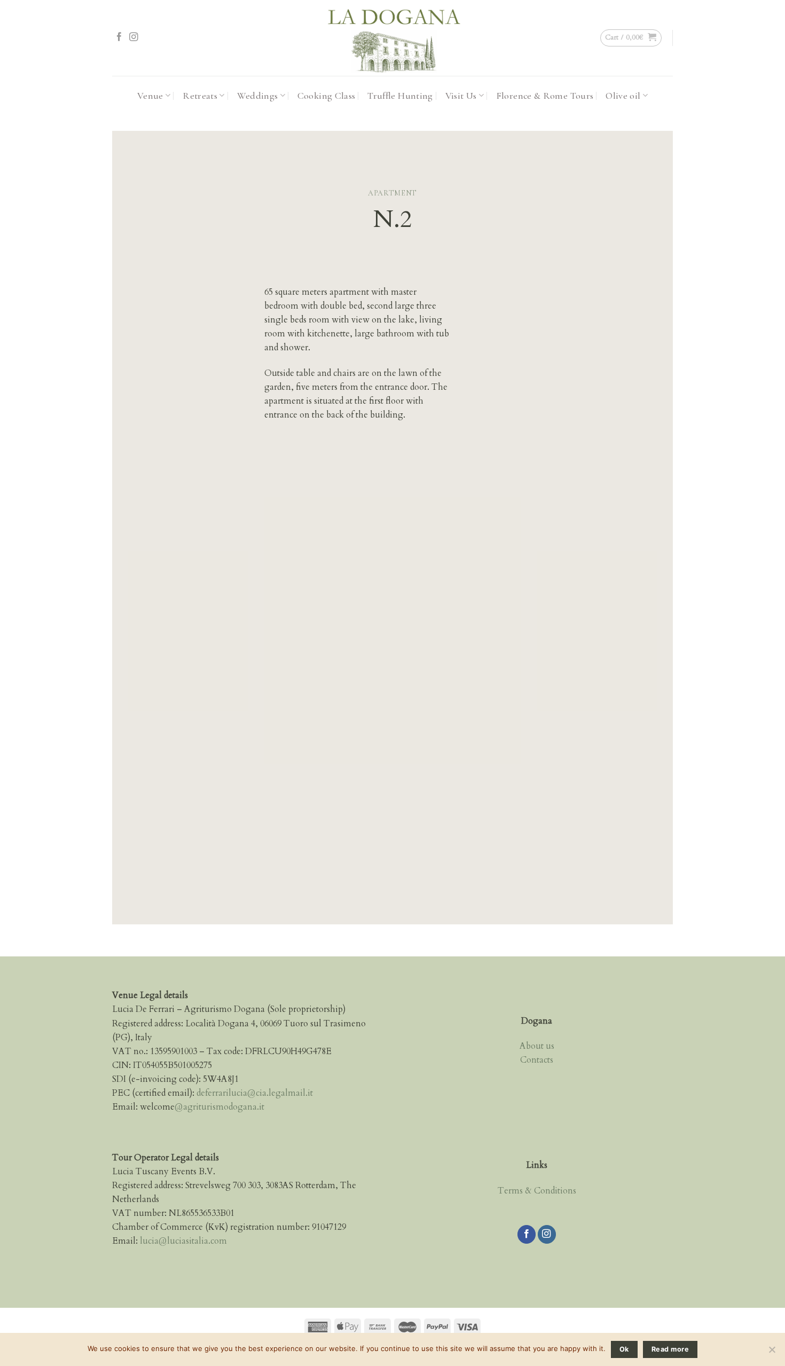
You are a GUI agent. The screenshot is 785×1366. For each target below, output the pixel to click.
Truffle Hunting (400, 95)
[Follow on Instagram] (133, 38)
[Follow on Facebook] (119, 38)
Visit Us (461, 95)
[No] (771, 1352)
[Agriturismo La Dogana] (393, 38)
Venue (150, 95)
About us (537, 1046)
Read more (670, 1349)
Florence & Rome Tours (545, 95)
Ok (624, 1349)
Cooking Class (326, 95)
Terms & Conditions (537, 1191)
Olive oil (623, 95)
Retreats (200, 95)
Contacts (536, 1060)
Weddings (257, 95)
